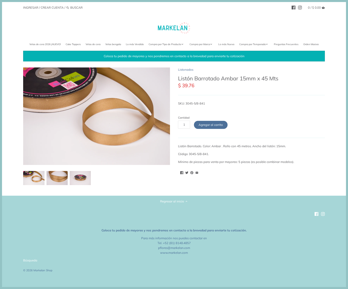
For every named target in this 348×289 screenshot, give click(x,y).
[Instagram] (300, 7)
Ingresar (30, 7)
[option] (33, 178)
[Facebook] (293, 7)
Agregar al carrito (211, 125)
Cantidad (184, 117)
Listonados (185, 69)
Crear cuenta (52, 7)
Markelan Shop (42, 270)
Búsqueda (30, 260)
